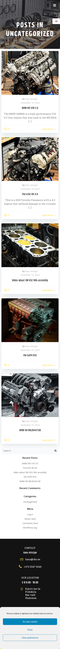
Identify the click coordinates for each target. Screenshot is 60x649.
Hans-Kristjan (31, 99)
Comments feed (30, 523)
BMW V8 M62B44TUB (30, 481)
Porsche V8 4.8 (30, 467)
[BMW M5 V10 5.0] (30, 72)
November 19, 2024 (30, 102)
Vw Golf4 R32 (30, 476)
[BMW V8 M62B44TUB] (30, 395)
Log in (30, 514)
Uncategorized (30, 501)
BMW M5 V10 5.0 (30, 463)
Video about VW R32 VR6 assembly (30, 472)
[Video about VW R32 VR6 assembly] (30, 245)
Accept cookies (30, 621)
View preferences (30, 637)
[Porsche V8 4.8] (30, 158)
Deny (30, 629)
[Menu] (54, 5)
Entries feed (30, 518)
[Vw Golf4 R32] (30, 320)
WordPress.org (30, 527)
